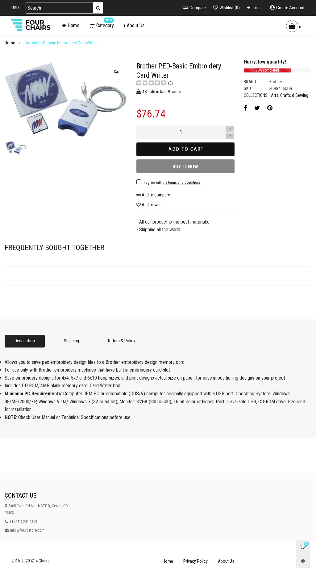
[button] (230, 135)
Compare (197, 7)
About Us (135, 25)
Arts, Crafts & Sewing (289, 95)
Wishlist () (229, 7)
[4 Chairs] (31, 25)
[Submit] (98, 8)
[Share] (245, 108)
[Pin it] (269, 108)
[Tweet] (257, 108)
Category (105, 25)
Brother (275, 81)
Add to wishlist (154, 204)
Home (73, 25)
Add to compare (155, 194)
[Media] (117, 71)
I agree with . (173, 182)
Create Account (290, 7)
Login (258, 7)
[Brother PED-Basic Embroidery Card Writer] (66, 99)
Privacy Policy (195, 561)
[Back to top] (303, 561)
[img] (151, 83)
